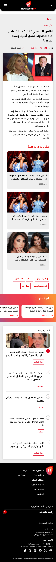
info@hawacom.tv (33, 544)
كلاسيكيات (22, 475)
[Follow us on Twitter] (45, 551)
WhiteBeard (49, 558)
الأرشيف (40, 494)
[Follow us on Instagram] (35, 551)
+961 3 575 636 (47, 544)
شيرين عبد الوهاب (40, 286)
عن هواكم (49, 529)
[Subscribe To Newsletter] (5, 512)
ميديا (49, 19)
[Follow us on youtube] (50, 551)
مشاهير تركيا (38, 475)
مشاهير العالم (38, 480)
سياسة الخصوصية (46, 523)
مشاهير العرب (38, 470)
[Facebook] (45, 48)
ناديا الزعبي (19, 278)
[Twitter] (41, 48)
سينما (25, 470)
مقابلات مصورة (37, 484)
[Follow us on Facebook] (40, 551)
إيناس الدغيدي (42, 278)
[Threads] (30, 551)
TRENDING (39, 489)
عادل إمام (25, 286)
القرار (30, 278)
